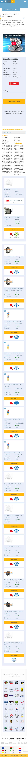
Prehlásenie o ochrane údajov (14, 740)
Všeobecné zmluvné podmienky (17, 738)
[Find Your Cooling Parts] (10, 5)
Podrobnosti (14, 230)
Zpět (24, 18)
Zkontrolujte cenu (14, 101)
